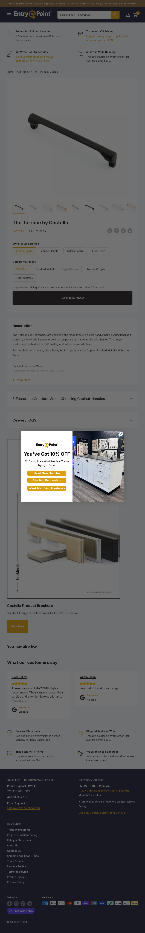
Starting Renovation (47, 480)
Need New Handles (47, 473)
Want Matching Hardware (47, 488)
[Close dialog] (120, 434)
